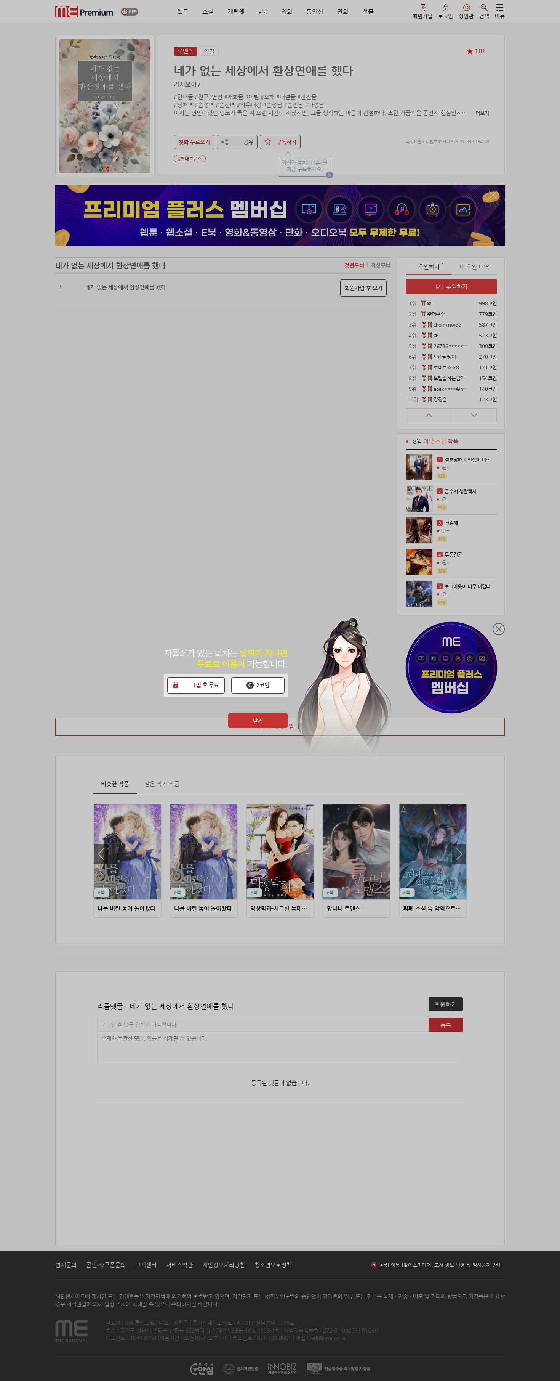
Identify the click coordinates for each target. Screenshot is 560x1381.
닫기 (258, 721)
